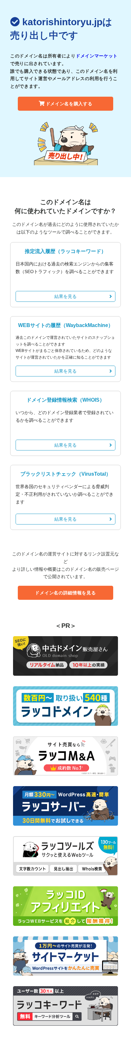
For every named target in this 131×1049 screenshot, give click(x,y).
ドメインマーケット (97, 55)
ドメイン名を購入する (69, 103)
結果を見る (65, 296)
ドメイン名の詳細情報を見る (65, 592)
